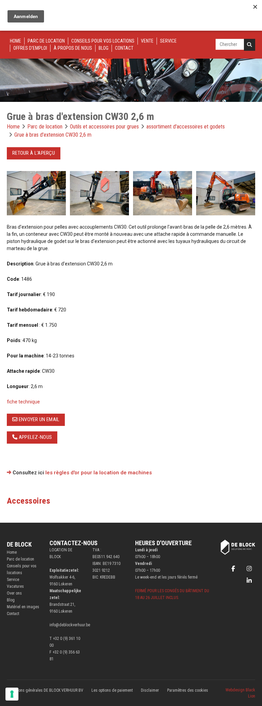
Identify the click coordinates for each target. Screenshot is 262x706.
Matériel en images (23, 606)
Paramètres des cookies (187, 690)
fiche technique (23, 401)
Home (15, 41)
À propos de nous (73, 48)
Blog (103, 48)
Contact (124, 48)
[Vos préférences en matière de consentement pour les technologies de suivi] (11, 694)
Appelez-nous (34, 437)
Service (168, 41)
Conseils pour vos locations (102, 41)
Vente (147, 41)
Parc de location (46, 41)
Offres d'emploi (30, 48)
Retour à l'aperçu (33, 153)
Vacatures (15, 586)
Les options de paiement (112, 690)
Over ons (14, 593)
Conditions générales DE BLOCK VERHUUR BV (45, 690)
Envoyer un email (38, 419)
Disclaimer (150, 690)
